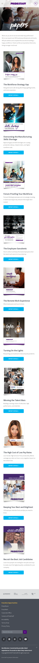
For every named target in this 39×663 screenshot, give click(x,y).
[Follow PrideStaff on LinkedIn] (9, 641)
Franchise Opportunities (9, 603)
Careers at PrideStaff (8, 616)
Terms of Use (5, 623)
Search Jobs (35, 3)
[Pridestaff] (18, 4)
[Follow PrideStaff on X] (20, 641)
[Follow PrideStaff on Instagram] (14, 641)
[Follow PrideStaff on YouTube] (25, 641)
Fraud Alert (5, 609)
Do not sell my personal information (10, 657)
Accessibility (5, 619)
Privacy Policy (6, 626)
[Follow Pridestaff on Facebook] (4, 641)
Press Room (5, 606)
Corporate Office (7, 613)
